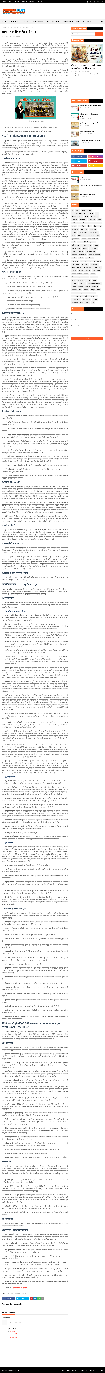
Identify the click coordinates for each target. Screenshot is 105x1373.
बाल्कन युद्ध (83, 261)
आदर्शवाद (74, 226)
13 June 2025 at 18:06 (15, 1323)
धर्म (94, 242)
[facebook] (87, 2)
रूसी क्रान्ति (85, 277)
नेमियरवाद (85, 248)
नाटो (90, 245)
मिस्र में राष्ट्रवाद (97, 267)
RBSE (86, 216)
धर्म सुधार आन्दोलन (76, 245)
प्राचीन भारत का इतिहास (12, 27)
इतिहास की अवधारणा (86, 177)
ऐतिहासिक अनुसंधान (83, 232)
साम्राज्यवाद (93, 296)
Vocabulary (92, 219)
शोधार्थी (98, 289)
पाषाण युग (74, 251)
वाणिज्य (74, 280)
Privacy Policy (40, 1)
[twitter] (91, 2)
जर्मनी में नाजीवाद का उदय (87, 132)
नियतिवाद (96, 245)
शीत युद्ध (93, 289)
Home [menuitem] (4, 21)
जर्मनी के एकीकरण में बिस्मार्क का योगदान (91, 186)
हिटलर (87, 302)
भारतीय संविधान (94, 264)
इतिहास (89, 226)
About (9, 1)
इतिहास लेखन (75, 229)
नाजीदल (85, 245)
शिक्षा (80, 289)
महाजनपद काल (87, 267)
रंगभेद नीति (88, 270)
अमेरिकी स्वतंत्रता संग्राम (88, 223)
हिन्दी (93, 302)
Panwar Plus (7, 36)
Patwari (91, 213)
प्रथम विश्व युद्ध (82, 254)
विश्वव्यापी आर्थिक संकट (77, 286)
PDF (97, 213)
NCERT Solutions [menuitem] (68, 21)
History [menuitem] (26, 21)
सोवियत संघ (75, 302)
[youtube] (78, 165)
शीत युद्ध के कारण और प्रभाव (87, 194)
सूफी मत (95, 299)
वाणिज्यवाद (80, 280)
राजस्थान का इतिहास (77, 274)
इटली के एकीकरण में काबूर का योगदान (90, 123)
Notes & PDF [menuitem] (80, 21)
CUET (77, 210)
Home (4, 1)
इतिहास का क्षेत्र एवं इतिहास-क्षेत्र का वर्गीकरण (89, 115)
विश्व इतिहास (82, 283)
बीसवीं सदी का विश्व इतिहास (94, 261)
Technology (83, 219)
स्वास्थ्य (82, 302)
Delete (14, 1328)
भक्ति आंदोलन (85, 264)
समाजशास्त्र (75, 293)
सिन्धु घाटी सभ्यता (76, 299)
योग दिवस (81, 270)
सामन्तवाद (92, 293)
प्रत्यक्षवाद (74, 254)
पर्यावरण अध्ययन (93, 248)
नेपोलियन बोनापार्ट (76, 248)
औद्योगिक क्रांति (94, 232)
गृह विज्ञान (84, 239)
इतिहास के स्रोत (10, 1293)
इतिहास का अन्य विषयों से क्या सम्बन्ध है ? (91, 105)
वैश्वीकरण (74, 289)
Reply (10, 1328)
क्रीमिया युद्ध (91, 235)
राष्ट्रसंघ (93, 274)
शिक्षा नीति (86, 289)
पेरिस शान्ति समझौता (90, 251)
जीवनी (73, 242)
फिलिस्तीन (81, 258)
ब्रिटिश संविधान (75, 264)
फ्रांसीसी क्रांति (89, 258)
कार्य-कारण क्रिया (82, 235)
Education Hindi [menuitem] (14, 21)
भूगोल (73, 267)
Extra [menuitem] (89, 21)
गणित (97, 235)
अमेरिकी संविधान (76, 223)
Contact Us (16, 1)
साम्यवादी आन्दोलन (84, 296)
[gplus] (101, 2)
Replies (12, 1332)
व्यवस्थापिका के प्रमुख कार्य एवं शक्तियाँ (90, 140)
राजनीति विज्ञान (96, 270)
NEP (85, 213)
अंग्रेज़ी (99, 219)
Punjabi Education (77, 216)
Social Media (94, 216)
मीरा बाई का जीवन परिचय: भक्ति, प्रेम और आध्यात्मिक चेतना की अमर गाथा (86, 66)
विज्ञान (94, 280)
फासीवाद (74, 258)
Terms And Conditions (27, 1)
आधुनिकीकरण (82, 226)
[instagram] (94, 2)
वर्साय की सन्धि (94, 277)
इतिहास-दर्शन (93, 229)
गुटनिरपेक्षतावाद (75, 239)
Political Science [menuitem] (38, 21)
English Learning (86, 210)
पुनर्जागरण (81, 251)
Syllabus (74, 219)
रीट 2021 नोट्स (76, 277)
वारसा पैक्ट (88, 280)
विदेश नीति (74, 283)
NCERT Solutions (77, 213)
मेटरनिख (74, 270)
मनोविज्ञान (79, 267)
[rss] (95, 165)
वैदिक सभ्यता (95, 286)
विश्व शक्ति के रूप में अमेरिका (94, 283)
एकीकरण (74, 232)
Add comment (13, 1338)
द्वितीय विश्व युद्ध (87, 242)
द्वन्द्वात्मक (80, 242)
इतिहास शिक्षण (84, 229)
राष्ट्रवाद (86, 274)
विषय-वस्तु (87, 286)
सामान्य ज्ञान (75, 296)
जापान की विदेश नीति (93, 239)
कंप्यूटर (73, 235)
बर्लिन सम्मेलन (75, 261)
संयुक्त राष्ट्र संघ (84, 293)
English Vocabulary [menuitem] (53, 21)
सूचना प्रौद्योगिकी (86, 299)
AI (72, 210)
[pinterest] (98, 2)
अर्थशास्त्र (98, 223)
